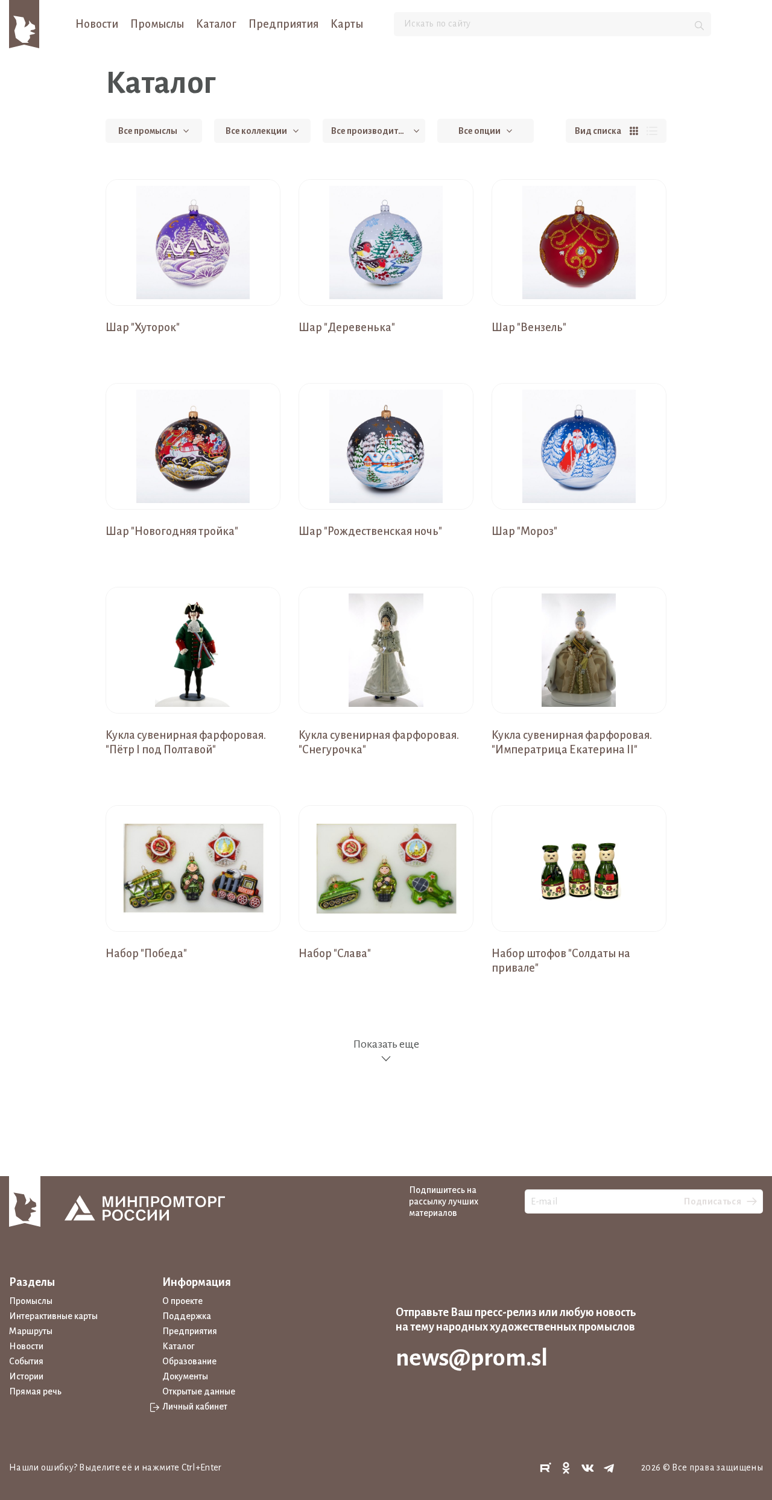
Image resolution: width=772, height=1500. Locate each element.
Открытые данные (198, 1391)
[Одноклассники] (566, 1468)
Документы (185, 1376)
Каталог (216, 24)
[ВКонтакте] (588, 1468)
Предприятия (283, 24)
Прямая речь (35, 1391)
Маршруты (30, 1331)
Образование (189, 1361)
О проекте (182, 1301)
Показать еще (386, 1044)
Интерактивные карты (53, 1316)
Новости (96, 24)
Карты (347, 24)
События (26, 1361)
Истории (26, 1376)
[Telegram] (609, 1468)
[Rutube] (545, 1468)
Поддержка (186, 1316)
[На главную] (24, 23)
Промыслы (157, 24)
